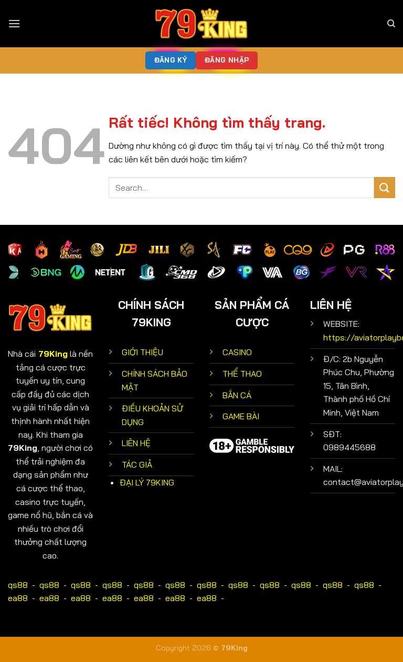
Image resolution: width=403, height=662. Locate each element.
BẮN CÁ (236, 395)
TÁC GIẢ (137, 464)
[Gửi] (384, 187)
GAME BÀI (240, 416)
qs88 (18, 585)
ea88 (18, 598)
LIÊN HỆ (136, 443)
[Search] (391, 24)
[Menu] (14, 23)
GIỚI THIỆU (142, 352)
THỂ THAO (242, 373)
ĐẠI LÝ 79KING (147, 482)
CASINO (237, 352)
